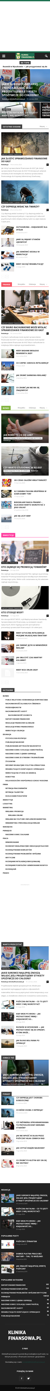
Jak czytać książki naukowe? (30, 1148)
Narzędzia (7, 80)
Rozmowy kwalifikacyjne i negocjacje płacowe (27, 846)
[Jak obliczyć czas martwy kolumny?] (7, 660)
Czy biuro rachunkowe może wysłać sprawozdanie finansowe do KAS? (24, 329)
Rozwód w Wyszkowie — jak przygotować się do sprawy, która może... (30, 1030)
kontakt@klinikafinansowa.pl (33, 1362)
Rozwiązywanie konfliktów (19, 850)
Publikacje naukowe (15, 742)
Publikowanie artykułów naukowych (23, 746)
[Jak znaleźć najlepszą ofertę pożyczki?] (7, 1269)
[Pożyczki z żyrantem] (7, 1244)
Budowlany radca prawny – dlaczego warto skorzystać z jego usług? (29, 505)
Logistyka (7, 803)
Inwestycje (8, 800)
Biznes (45, 104)
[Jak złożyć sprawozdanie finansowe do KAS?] (25, 143)
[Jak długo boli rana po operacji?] (7, 1043)
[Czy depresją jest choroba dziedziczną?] (7, 1100)
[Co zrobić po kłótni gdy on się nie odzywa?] (7, 1163)
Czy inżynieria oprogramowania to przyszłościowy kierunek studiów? (32, 1125)
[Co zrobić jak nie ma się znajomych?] (7, 390)
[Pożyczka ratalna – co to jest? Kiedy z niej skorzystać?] (20, 112)
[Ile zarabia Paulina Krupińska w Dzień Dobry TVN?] (6, 494)
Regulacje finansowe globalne (20, 723)
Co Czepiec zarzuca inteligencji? (32, 363)
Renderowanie (12, 842)
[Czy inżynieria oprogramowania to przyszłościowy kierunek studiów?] (7, 1125)
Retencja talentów (14, 792)
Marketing (8, 807)
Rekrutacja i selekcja (15, 730)
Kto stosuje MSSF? (12, 612)
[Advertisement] (25, 26)
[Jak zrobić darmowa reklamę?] (7, 378)
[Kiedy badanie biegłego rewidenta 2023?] (7, 353)
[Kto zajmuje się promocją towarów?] (25, 552)
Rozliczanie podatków (16, 796)
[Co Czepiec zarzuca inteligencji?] (7, 366)
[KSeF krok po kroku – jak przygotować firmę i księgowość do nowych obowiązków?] (7, 1016)
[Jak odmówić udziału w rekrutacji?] (7, 254)
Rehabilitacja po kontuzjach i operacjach (25, 769)
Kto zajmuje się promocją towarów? (24, 567)
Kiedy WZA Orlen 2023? (27, 670)
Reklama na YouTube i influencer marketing (26, 819)
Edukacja (32, 284)
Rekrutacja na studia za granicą (16, 471)
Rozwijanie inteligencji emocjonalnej (23, 861)
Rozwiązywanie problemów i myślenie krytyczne (23, 438)
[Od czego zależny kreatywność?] (6, 483)
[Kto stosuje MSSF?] (25, 597)
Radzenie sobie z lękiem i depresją (14, 202)
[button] (46, 56)
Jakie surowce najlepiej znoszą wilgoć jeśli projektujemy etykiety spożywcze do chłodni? (22, 975)
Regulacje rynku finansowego (20, 727)
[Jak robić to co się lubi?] (25, 428)
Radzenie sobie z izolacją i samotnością (24, 750)
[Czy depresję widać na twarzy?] (25, 192)
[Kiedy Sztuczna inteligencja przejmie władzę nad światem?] (7, 635)
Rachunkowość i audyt (16, 711)
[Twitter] (28, 1378)
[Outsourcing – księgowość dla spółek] (7, 230)
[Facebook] (21, 1378)
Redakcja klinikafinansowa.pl (13, 99)
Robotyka (10, 777)
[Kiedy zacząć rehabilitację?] (7, 267)
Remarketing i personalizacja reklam (23, 823)
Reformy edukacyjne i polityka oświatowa (25, 765)
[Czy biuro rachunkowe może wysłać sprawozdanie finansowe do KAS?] (25, 307)
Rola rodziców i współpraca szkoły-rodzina (27, 780)
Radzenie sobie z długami (17, 834)
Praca (5, 838)
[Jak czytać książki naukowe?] (7, 1151)
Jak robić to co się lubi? (18, 435)
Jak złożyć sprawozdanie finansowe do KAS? (24, 160)
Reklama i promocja (9, 563)
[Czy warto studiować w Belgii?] (25, 461)
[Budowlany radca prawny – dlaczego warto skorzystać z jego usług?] (6, 505)
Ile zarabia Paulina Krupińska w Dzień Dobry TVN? (30, 492)
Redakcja (4, 165)
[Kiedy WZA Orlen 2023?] (7, 672)
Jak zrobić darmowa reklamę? (31, 375)
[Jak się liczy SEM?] (6, 518)
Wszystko (21, 284)
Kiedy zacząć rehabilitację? (30, 264)
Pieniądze (6, 109)
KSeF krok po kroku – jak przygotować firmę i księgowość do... (28, 1016)
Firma (5, 784)
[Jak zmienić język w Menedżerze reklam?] (7, 648)
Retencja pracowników (16, 788)
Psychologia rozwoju (16, 738)
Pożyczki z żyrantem (26, 1241)
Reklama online (15, 815)
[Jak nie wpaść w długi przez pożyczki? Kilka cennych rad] (7, 1138)
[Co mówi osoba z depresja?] (7, 1113)
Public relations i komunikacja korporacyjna (27, 700)
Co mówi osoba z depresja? (29, 1110)
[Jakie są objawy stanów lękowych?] (7, 242)
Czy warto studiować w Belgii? (22, 467)
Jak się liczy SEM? (22, 516)
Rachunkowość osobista (20, 715)
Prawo (6, 873)
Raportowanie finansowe (12, 154)
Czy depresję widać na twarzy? (20, 206)
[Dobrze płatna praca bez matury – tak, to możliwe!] (7, 1256)
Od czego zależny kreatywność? (30, 480)
